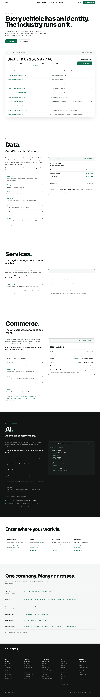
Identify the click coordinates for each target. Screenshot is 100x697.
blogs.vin (81, 671)
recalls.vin (8, 674)
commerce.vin (46, 591)
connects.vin (82, 669)
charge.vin (27, 678)
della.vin (63, 674)
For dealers (11, 41)
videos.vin (82, 672)
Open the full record (84, 63)
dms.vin (81, 665)
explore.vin (82, 674)
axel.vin (62, 669)
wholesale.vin (32, 396)
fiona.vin (63, 667)
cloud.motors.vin (10, 400)
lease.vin (16, 396)
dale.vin (62, 665)
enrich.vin (24, 225)
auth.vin (45, 614)
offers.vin (19, 546)
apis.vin (55, 550)
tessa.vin (63, 676)
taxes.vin (46, 607)
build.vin (8, 671)
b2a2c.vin (77, 547)
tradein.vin (24, 396)
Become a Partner (89, 2)
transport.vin (34, 547)
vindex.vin (16, 225)
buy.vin (13, 544)
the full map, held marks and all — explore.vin (82, 692)
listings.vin (28, 614)
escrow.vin (25, 398)
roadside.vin (27, 676)
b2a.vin (76, 544)
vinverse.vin (64, 682)
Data (38, 2)
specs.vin (8, 672)
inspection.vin (17, 291)
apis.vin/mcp (78, 550)
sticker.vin (28, 607)
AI (56, 2)
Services (44, 2)
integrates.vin (83, 667)
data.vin (27, 591)
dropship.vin (34, 398)
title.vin (26, 291)
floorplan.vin (17, 398)
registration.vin (35, 291)
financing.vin (51, 599)
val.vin (62, 678)
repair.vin (16, 293)
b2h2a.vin (77, 546)
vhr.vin (9, 546)
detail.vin (8, 293)
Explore (61, 2)
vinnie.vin (63, 663)
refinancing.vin (46, 671)
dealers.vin (41, 542)
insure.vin (61, 599)
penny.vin (63, 672)
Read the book (24, 41)
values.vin (15, 547)
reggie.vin (63, 671)
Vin (6, 2)
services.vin (36, 591)
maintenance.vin (25, 293)
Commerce (51, 2)
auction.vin (9, 398)
